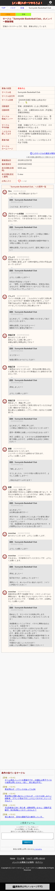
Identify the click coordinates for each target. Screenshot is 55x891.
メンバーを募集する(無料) (23, 862)
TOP (3, 8)
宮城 (22, 8)
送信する (27, 842)
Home (12, 858)
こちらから (38, 849)
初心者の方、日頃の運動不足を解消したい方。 (24, 817)
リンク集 (20, 858)
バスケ (13, 8)
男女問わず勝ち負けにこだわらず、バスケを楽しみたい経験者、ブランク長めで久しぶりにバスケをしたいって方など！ (28, 798)
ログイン (50, 3)
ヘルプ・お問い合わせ (35, 858)
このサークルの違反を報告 (42, 153)
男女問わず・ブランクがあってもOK (20, 789)
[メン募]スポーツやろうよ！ (27, 3)
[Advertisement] (27, 57)
